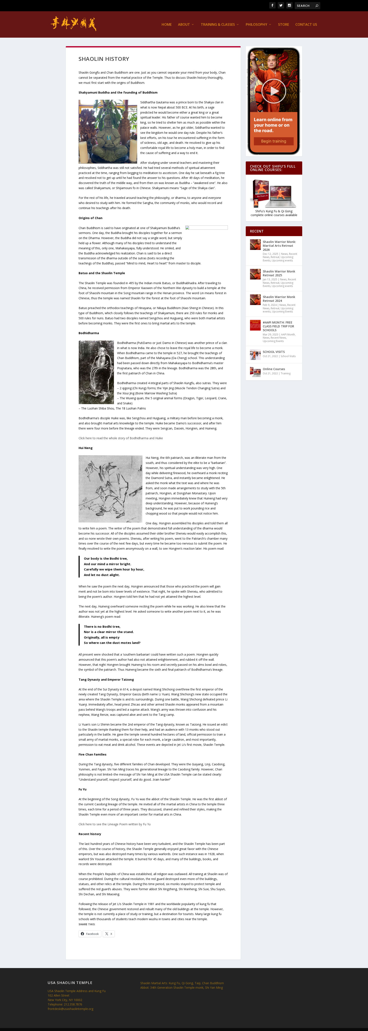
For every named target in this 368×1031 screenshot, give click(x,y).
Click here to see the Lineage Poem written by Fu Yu (115, 824)
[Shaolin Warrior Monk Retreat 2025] (255, 274)
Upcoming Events (282, 311)
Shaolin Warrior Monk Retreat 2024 (279, 299)
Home (167, 25)
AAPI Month (288, 334)
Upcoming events (282, 260)
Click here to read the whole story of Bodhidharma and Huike (121, 438)
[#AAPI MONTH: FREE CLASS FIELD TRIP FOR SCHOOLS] (255, 325)
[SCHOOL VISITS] (255, 354)
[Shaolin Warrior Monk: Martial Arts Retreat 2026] (255, 244)
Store (283, 25)
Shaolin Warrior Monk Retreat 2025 (279, 273)
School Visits (288, 356)
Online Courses (274, 369)
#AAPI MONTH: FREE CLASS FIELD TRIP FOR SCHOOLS (278, 326)
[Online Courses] (255, 371)
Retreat (275, 257)
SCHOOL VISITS (274, 352)
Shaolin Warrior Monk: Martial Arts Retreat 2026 (279, 245)
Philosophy (256, 25)
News (284, 254)
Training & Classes (218, 25)
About (184, 25)
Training (285, 373)
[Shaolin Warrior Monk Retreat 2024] (255, 299)
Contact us (306, 25)
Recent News (278, 337)
